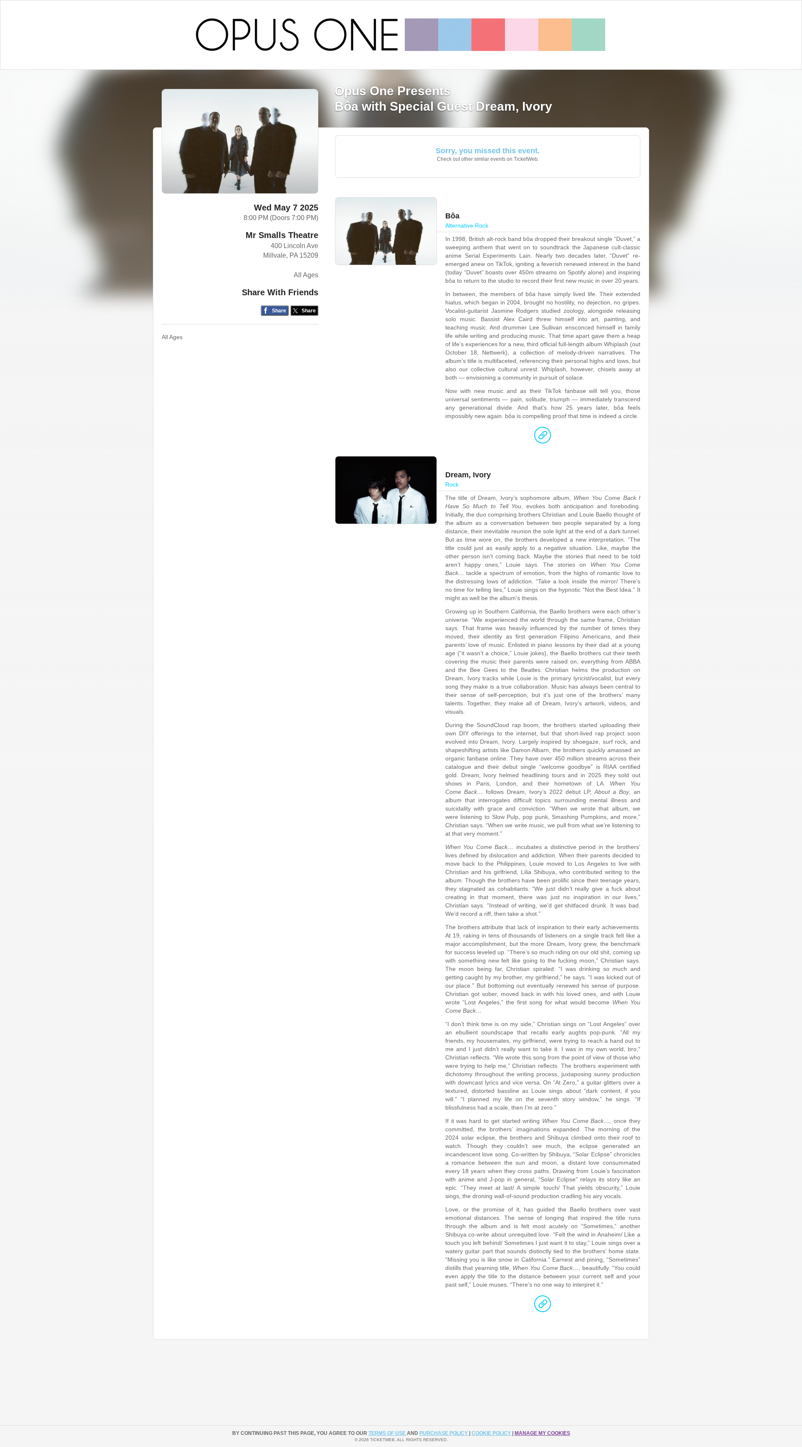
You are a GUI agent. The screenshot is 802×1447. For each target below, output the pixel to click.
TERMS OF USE (387, 1433)
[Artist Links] (542, 437)
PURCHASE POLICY (444, 1433)
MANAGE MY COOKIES (542, 1433)
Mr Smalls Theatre (282, 235)
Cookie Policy (492, 1433)
